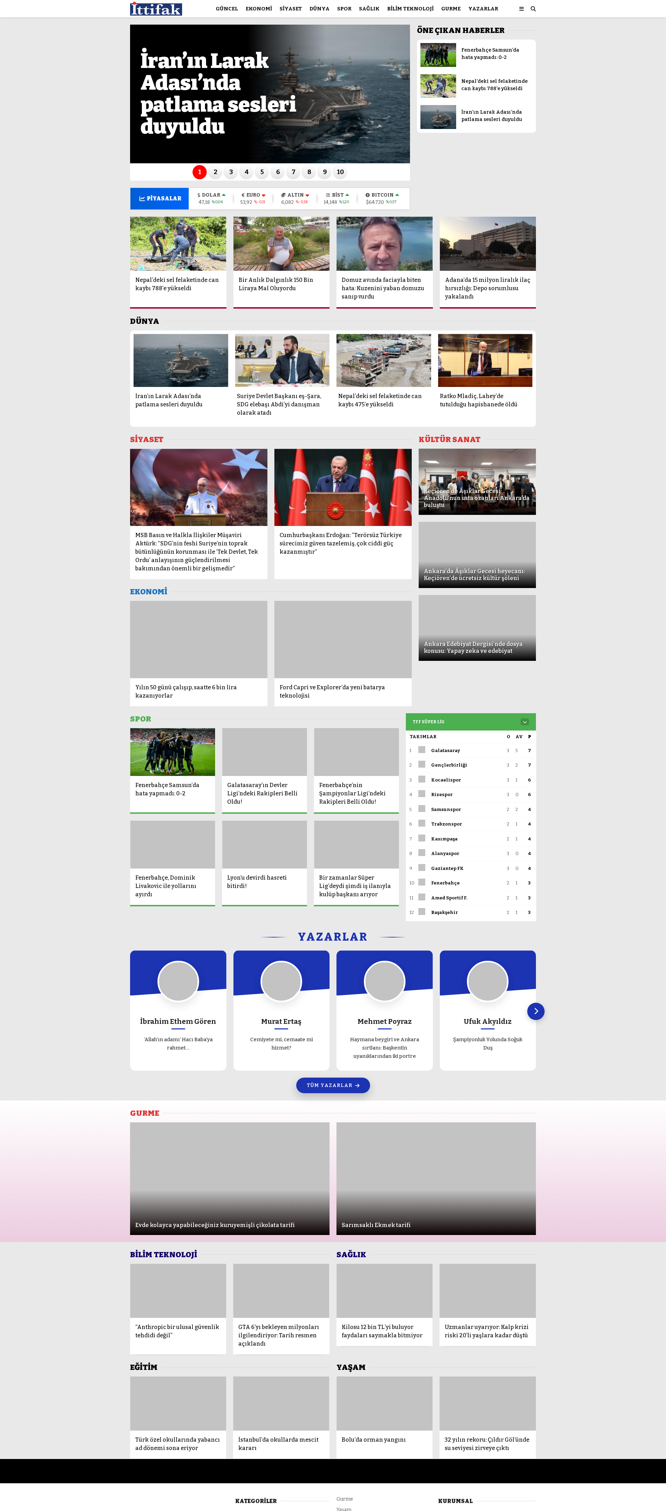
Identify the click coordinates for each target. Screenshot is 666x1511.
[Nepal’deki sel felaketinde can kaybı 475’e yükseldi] (383, 360)
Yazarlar (483, 9)
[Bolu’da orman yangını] (384, 1403)
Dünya (319, 9)
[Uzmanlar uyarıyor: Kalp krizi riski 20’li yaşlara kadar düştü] (487, 1291)
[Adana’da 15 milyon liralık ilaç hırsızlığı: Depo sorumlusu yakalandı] (488, 244)
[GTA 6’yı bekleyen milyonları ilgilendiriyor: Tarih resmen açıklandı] (281, 1291)
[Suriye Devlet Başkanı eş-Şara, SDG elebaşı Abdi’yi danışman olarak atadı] (282, 360)
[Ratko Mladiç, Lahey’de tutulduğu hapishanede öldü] (485, 360)
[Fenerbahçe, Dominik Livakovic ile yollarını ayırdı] (172, 845)
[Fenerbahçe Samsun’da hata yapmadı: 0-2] (438, 65)
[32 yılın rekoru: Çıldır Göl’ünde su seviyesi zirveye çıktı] (487, 1403)
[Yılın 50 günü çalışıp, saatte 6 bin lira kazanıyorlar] (198, 639)
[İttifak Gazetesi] (156, 12)
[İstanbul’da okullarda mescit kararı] (281, 1403)
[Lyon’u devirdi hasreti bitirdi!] (264, 845)
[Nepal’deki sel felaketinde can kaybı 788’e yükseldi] (438, 96)
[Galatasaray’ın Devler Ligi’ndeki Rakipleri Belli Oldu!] (264, 752)
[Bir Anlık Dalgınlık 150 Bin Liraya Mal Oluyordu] (281, 244)
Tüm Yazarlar (329, 1085)
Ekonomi (259, 9)
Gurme (451, 9)
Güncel (227, 9)
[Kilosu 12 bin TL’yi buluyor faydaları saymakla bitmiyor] (384, 1291)
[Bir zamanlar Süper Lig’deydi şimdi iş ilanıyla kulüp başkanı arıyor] (356, 845)
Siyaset (291, 9)
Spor (344, 9)
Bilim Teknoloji (410, 9)
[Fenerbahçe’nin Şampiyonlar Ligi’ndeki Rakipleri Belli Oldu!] (356, 752)
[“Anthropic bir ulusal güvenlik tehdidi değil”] (178, 1291)
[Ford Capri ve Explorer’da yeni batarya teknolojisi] (343, 639)
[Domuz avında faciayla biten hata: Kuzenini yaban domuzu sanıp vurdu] (384, 244)
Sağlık (369, 9)
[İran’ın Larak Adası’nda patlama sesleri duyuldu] (438, 127)
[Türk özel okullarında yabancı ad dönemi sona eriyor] (178, 1403)
